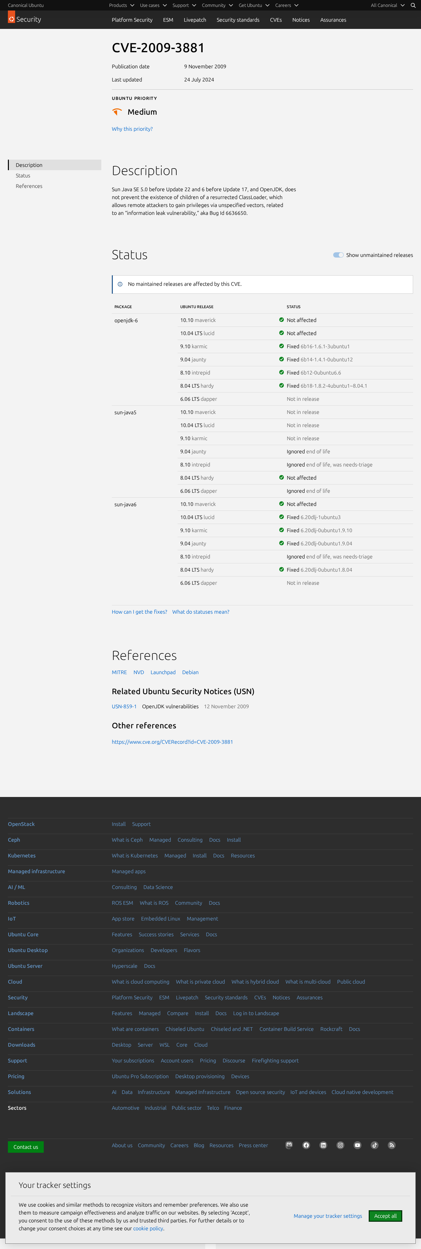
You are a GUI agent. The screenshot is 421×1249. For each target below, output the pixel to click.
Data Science (158, 887)
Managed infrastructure (36, 871)
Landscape (21, 1013)
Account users (177, 1060)
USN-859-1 (124, 706)
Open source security (260, 1092)
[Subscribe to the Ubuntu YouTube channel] (359, 1146)
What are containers (135, 1029)
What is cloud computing (140, 982)
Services (189, 934)
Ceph (14, 840)
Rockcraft (331, 1029)
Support (141, 824)
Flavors (192, 950)
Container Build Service (287, 1029)
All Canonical (384, 5)
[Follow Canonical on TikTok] (376, 1146)
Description (29, 165)
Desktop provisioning (200, 1076)
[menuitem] (388, 5)
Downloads (21, 1045)
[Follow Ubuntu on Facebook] (307, 1146)
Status (23, 175)
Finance (233, 1108)
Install (119, 824)
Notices (301, 20)
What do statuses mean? (200, 612)
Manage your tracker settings (328, 1216)
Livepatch (195, 20)
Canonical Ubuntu (26, 5)
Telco (213, 1108)
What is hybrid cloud (255, 982)
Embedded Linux (160, 918)
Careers (179, 1145)
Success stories (156, 934)
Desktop (121, 1045)
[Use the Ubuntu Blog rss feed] (393, 1146)
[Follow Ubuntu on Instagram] (341, 1146)
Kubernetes (22, 855)
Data (127, 1092)
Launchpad (163, 672)
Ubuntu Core (23, 934)
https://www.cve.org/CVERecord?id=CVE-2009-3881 (172, 742)
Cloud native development (362, 1092)
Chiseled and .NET (232, 1029)
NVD (139, 672)
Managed (160, 840)
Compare (177, 1013)
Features (122, 934)
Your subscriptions (133, 1060)
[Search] (413, 5)
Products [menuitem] (118, 5)
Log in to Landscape (256, 1013)
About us (122, 1145)
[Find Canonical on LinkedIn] (324, 1146)
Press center (253, 1145)
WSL (165, 1045)
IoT (12, 918)
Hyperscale (124, 966)
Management (202, 918)
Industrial (155, 1108)
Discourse (234, 1060)
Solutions (19, 1092)
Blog (199, 1145)
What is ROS (154, 903)
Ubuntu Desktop (28, 950)
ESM (168, 20)
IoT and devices (308, 1092)
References (29, 186)
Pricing (208, 1060)
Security (18, 997)
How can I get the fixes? (139, 612)
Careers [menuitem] (283, 5)
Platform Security (132, 20)
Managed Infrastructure (203, 1092)
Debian (190, 672)
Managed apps (129, 871)
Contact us (25, 1147)
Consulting (190, 840)
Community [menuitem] (214, 5)
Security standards (238, 20)
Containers (21, 1029)
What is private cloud (200, 982)
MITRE (119, 672)
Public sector (187, 1108)
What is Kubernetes (135, 855)
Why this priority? (132, 129)
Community (188, 903)
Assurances (333, 20)
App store (123, 918)
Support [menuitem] (181, 5)
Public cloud (351, 982)
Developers (164, 950)
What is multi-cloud (308, 982)
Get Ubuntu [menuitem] (250, 5)
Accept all (385, 1216)
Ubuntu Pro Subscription (140, 1076)
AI (114, 1092)
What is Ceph (127, 840)
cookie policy (148, 1228)
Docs (214, 840)
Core (181, 1045)
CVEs (276, 20)
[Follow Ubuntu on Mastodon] (290, 1146)
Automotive (125, 1108)
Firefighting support (275, 1060)
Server (145, 1045)
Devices (240, 1076)
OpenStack (21, 824)
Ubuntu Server (25, 966)
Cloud (15, 982)
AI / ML (16, 887)
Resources (243, 855)
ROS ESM (122, 903)
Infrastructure (154, 1092)
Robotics (18, 903)
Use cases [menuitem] (150, 5)
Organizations (128, 950)
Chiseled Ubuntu (184, 1029)
